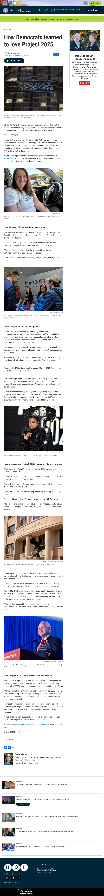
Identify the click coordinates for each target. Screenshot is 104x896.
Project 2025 (9, 158)
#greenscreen (56, 368)
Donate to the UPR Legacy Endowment (85, 57)
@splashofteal (10, 368)
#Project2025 (44, 368)
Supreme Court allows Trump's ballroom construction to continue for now (42, 784)
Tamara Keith (15, 53)
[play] (5, 10)
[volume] (11, 10)
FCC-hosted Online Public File (46, 865)
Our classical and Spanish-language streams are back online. (52, 19)
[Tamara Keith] (8, 759)
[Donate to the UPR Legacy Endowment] (85, 40)
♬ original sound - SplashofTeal (17, 371)
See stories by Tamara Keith (27, 763)
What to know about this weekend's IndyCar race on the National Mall (40, 846)
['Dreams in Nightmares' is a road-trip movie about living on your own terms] (8, 800)
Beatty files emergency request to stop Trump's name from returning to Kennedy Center (47, 816)
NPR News (7, 30)
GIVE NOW (84, 83)
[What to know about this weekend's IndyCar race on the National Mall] (8, 847)
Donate (96, 3)
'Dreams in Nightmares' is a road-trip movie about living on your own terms (42, 799)
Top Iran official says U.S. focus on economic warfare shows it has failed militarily (45, 831)
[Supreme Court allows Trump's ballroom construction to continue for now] (8, 785)
